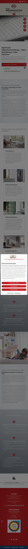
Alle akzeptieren (14, 289)
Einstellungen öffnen (14, 283)
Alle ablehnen (14, 286)
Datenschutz (10, 293)
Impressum (18, 293)
